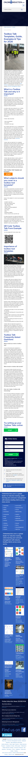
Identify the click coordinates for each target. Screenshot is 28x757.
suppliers (18, 480)
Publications (23, 745)
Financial (17, 523)
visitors (7, 481)
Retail (5, 516)
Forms (13, 749)
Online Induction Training (8, 747)
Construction (6, 514)
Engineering (18, 518)
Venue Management (20, 527)
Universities (6, 505)
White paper (17, 745)
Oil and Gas (6, 525)
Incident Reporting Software (7, 598)
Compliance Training (10, 745)
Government (6, 511)
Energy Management (20, 520)
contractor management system (14, 86)
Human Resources (19, 507)
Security (5, 520)
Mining (5, 509)
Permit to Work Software (9, 636)
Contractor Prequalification (20, 671)
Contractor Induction (18, 747)
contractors (8, 480)
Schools (17, 509)
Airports (5, 527)
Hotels (5, 507)
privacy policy (19, 458)
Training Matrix (20, 653)
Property (5, 529)
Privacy (6, 754)
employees (14, 480)
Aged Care (18, 529)
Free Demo (9, 749)
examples (15, 475)
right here (12, 713)
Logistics (17, 514)
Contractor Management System (8, 560)
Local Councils (18, 505)
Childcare (5, 523)
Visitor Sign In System (19, 576)
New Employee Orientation (16, 742)
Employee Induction (18, 617)
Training (16, 751)
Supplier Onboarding (19, 636)
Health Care (18, 516)
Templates (18, 749)
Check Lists (23, 749)
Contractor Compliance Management (8, 692)
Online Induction (7, 27)
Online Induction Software (7, 752)
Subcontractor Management (8, 666)
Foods (5, 518)
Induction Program (18, 597)
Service (17, 525)
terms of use (10, 459)
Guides (13, 27)
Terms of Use (11, 754)
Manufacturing (18, 511)
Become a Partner (17, 739)
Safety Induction (18, 558)
